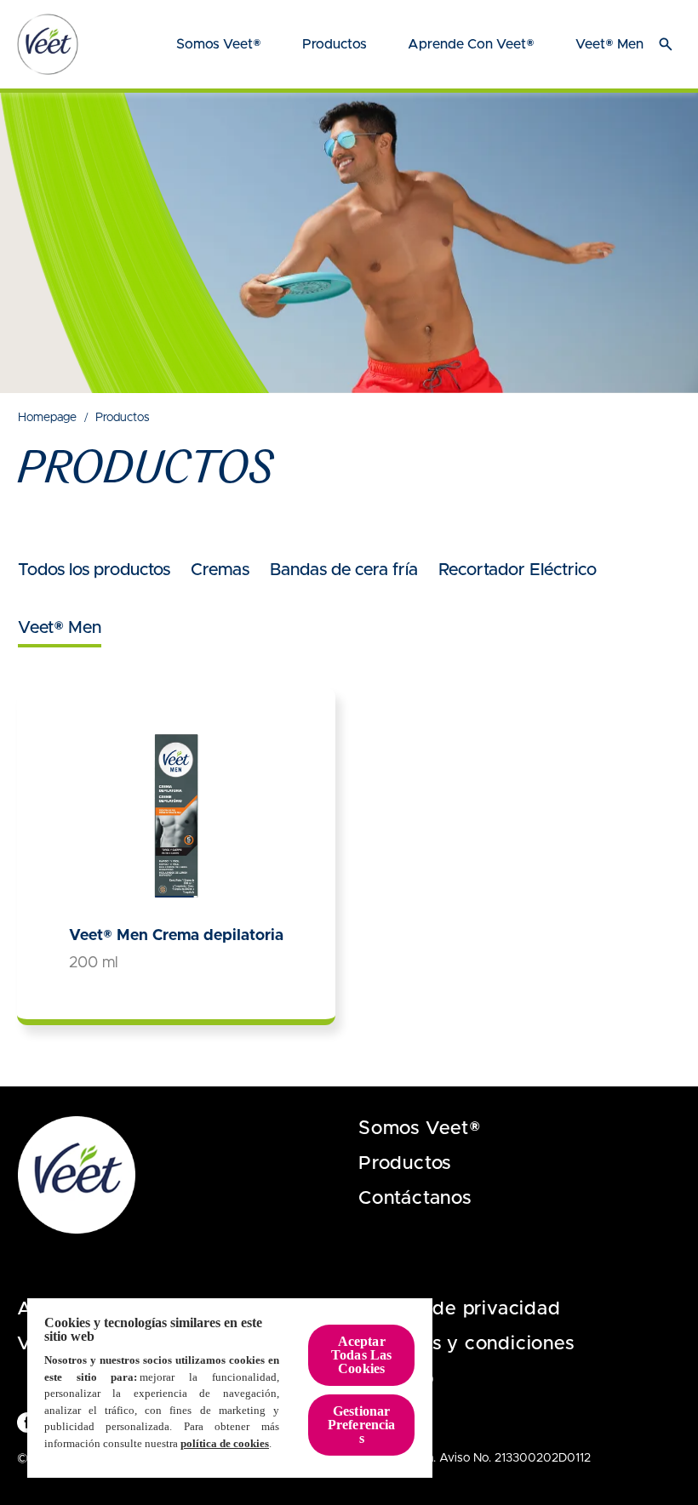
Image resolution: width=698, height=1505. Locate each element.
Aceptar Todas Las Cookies (361, 1355)
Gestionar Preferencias (362, 1424)
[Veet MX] (47, 44)
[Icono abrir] (665, 44)
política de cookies (224, 1443)
